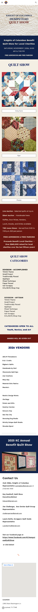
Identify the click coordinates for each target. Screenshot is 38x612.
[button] (2, 2)
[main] (19, 47)
